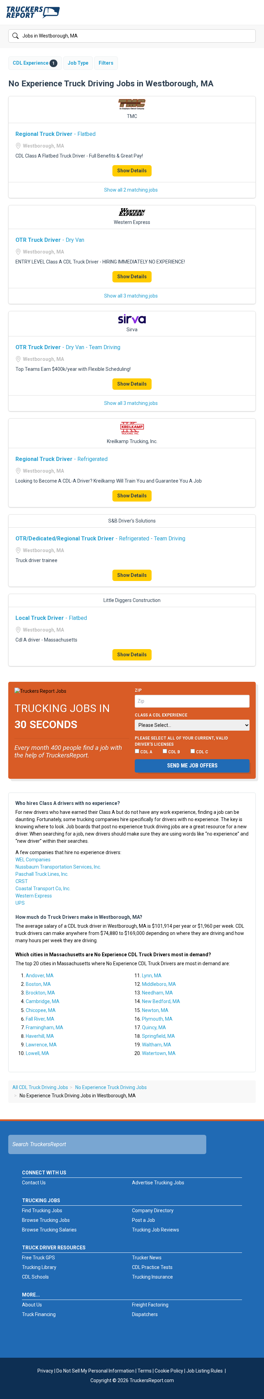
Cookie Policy (169, 1371)
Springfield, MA (158, 1036)
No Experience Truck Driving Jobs (111, 1087)
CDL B (173, 752)
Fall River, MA (40, 1019)
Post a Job (143, 1220)
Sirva (132, 329)
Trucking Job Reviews (155, 1230)
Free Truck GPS (38, 1257)
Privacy (45, 1371)
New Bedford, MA (161, 1001)
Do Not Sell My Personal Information (95, 1371)
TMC (132, 116)
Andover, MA (40, 975)
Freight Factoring (150, 1304)
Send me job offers (192, 765)
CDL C (201, 752)
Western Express (132, 222)
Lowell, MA (37, 1053)
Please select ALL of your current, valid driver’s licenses (181, 741)
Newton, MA (155, 1010)
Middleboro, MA (159, 984)
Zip (138, 690)
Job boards (78, 826)
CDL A (145, 752)
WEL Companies (33, 859)
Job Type (78, 63)
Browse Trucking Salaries (49, 1230)
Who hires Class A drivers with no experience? (67, 803)
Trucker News (147, 1257)
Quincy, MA (154, 1027)
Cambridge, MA (42, 1001)
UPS (20, 903)
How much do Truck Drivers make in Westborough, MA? (78, 917)
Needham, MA (157, 993)
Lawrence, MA (41, 1044)
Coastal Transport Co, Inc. (42, 888)
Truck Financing (39, 1314)
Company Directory (153, 1210)
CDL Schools (35, 1277)
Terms (145, 1371)
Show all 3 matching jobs (131, 296)
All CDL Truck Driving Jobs (40, 1087)
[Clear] (250, 36)
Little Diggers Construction (132, 600)
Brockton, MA (40, 993)
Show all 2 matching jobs (131, 190)
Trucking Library (39, 1267)
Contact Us (34, 1182)
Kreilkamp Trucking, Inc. (132, 441)
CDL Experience (34, 63)
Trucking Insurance (152, 1277)
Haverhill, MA (40, 1036)
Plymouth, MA (157, 1019)
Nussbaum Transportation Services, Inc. (58, 867)
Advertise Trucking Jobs (158, 1182)
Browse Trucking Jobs (46, 1220)
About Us (32, 1304)
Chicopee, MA (41, 1010)
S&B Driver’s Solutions (132, 521)
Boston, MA (38, 984)
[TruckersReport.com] (33, 15)
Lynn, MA (152, 975)
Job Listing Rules (204, 1371)
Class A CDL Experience (161, 715)
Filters (106, 63)
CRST (21, 881)
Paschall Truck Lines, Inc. (41, 874)
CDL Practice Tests (152, 1267)
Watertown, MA (159, 1053)
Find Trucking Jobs (42, 1210)
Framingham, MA (44, 1027)
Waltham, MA (156, 1044)
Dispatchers (145, 1314)
